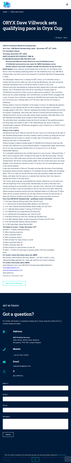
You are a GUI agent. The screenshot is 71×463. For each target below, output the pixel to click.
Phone (5, 405)
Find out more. (62, 455)
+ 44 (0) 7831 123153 (21, 355)
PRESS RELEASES (17, 12)
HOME (5, 12)
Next (65, 38)
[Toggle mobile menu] (67, 4)
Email (5, 394)
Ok (35, 459)
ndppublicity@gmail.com (22, 366)
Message (6, 416)
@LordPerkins (18, 376)
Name (5, 383)
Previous (59, 38)
